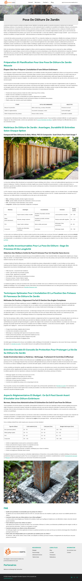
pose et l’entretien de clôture (45, 120)
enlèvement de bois (37, 554)
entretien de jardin (16, 344)
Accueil (30, 2)
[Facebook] (72, 577)
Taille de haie (35, 557)
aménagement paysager (71, 456)
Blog (52, 2)
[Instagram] (77, 577)
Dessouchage (35, 552)
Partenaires (52, 554)
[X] (74, 577)
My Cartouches (18, 569)
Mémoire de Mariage (9, 569)
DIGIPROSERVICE (8, 578)
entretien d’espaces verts (30, 287)
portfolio (6, 240)
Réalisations (53, 557)
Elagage (34, 550)
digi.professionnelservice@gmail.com (70, 2)
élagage (8, 457)
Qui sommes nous (71, 550)
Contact (69, 552)
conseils (52, 552)
